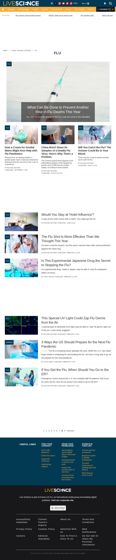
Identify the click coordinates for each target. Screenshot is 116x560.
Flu (36, 50)
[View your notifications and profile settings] (105, 3)
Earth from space (48, 456)
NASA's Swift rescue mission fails (60, 15)
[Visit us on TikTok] (71, 3)
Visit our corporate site (62, 500)
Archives (70, 431)
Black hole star (107, 15)
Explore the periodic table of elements (68, 470)
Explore (91, 9)
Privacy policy (24, 529)
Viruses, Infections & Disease (21, 50)
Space (68, 9)
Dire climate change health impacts (28, 15)
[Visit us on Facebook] (52, 3)
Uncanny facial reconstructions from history (68, 477)
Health (35, 9)
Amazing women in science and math (68, 462)
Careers (20, 536)
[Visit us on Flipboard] (67, 3)
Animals (11, 9)
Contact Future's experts (42, 522)
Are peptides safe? (87, 15)
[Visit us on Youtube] (63, 3)
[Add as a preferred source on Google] (58, 508)
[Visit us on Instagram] (59, 3)
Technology (79, 9)
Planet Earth (57, 9)
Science (45, 9)
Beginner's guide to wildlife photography (88, 458)
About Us (65, 519)
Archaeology (23, 9)
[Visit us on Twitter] (55, 3)
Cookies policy (46, 529)
